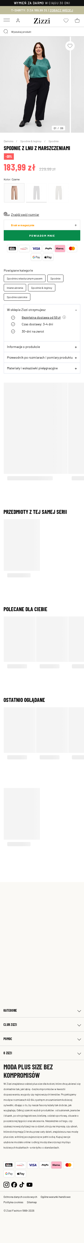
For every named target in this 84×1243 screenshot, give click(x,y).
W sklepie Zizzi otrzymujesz (26, 309)
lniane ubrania (15, 288)
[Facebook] (14, 1184)
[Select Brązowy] (14, 193)
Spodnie (54, 141)
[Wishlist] (70, 46)
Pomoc (8, 1039)
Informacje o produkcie (23, 346)
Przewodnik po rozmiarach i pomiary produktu (40, 357)
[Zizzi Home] (42, 20)
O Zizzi (8, 1053)
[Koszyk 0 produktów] (77, 20)
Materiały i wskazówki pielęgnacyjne (32, 368)
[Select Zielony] (58, 193)
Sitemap (32, 1202)
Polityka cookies (13, 1202)
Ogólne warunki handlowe (55, 1197)
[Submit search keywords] (6, 31)
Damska (9, 141)
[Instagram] (6, 1184)
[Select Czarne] (36, 193)
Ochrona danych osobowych (20, 1197)
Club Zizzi (10, 1025)
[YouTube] (29, 1184)
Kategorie (10, 1010)
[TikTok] (22, 1184)
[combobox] (42, 31)
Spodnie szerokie (17, 297)
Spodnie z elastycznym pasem (24, 278)
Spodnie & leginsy (31, 141)
